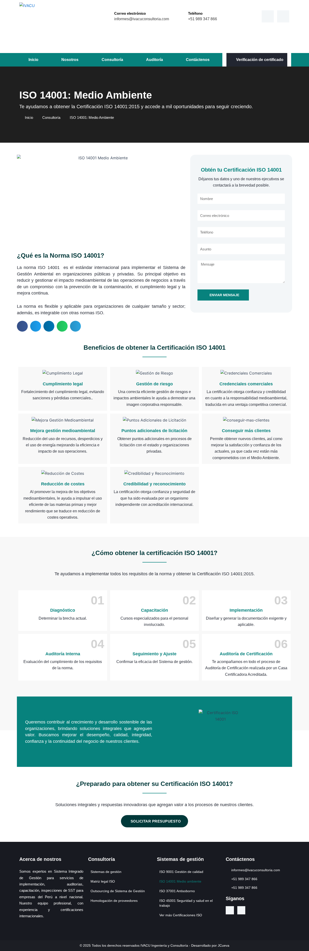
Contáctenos (198, 60)
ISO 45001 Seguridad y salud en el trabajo (186, 903)
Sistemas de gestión (106, 872)
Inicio (33, 60)
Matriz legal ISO (103, 881)
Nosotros (69, 60)
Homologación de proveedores (114, 901)
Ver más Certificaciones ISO (180, 915)
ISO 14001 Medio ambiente (180, 881)
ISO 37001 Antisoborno (177, 891)
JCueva (223, 945)
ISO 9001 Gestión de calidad (181, 872)
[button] (22, 326)
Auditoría (154, 60)
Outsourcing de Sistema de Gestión (118, 891)
